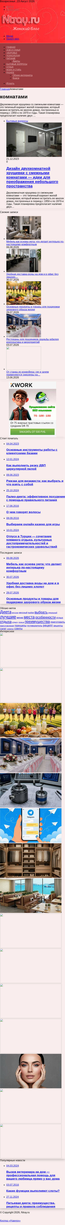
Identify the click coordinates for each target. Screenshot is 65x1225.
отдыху (15, 622)
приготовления (7, 626)
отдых (59, 617)
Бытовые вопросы (16, 64)
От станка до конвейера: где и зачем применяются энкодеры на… (27, 373)
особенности (45, 617)
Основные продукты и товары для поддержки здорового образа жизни (33, 308)
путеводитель (34, 625)
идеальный (52, 613)
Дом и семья (13, 50)
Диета (5, 612)
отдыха (6, 622)
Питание (11, 58)
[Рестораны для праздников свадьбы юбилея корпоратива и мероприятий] (23, 336)
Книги (16, 78)
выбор (31, 612)
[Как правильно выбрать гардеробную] (31, 877)
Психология (13, 56)
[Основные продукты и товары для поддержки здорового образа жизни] (23, 304)
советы (18, 628)
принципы (21, 625)
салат (3, 628)
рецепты (58, 625)
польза (21, 622)
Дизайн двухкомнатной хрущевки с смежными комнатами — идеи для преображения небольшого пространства (32, 177)
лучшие (8, 616)
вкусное (15, 613)
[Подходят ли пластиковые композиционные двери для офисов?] (31, 982)
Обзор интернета (22, 75)
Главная (5, 89)
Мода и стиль (13, 70)
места (29, 617)
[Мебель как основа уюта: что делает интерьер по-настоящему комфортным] (23, 238)
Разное (10, 72)
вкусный (23, 612)
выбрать (41, 612)
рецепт (48, 625)
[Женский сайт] (20, 30)
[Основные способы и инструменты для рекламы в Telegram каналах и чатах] (31, 842)
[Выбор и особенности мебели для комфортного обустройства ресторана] (31, 912)
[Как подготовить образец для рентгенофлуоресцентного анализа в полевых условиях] (31, 1157)
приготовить (57, 621)
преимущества (37, 622)
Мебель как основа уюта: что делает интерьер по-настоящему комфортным (35, 243)
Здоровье (11, 53)
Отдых (10, 67)
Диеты (16, 61)
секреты (10, 629)
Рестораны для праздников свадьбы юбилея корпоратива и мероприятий (32, 340)
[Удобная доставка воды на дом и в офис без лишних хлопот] (23, 271)
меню (20, 617)
